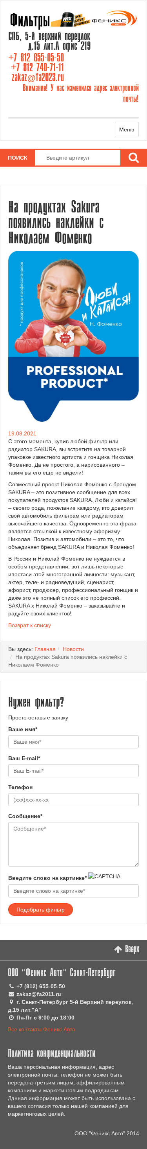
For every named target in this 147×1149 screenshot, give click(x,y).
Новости (73, 649)
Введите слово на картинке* (47, 878)
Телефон (20, 787)
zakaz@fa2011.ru (38, 994)
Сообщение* (25, 816)
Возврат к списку (29, 625)
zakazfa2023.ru (38, 78)
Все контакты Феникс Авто (41, 1029)
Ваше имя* (22, 729)
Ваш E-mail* (24, 758)
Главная (45, 649)
